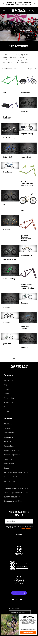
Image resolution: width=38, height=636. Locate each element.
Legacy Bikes (8, 437)
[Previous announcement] (3, 3)
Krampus (6, 307)
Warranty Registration (12, 455)
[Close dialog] (36, 615)
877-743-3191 (23, 489)
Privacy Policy (9, 398)
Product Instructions (11, 450)
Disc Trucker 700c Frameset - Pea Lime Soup (27, 183)
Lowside (24, 347)
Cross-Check (26, 157)
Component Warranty (11, 459)
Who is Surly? (9, 380)
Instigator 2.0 (26, 255)
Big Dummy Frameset (7, 118)
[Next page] (24, 357)
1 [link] (13, 357)
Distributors (8, 411)
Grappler (6, 229)
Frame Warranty (9, 463)
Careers (6, 394)
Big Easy (24, 111)
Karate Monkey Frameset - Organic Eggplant (27, 286)
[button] (4, 10)
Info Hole (7, 428)
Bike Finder (8, 424)
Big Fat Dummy (9, 138)
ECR (4, 204)
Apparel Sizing (9, 446)
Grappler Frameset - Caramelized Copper (26, 237)
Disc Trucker (8, 172)
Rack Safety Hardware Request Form (17, 472)
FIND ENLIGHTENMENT (28, 632)
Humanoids (8, 389)
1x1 (4, 92)
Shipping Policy (9, 481)
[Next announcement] (34, 3)
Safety (6, 407)
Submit (19, 535)
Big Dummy (25, 92)
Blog (5, 385)
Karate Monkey (9, 279)
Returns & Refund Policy (13, 477)
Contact (6, 468)
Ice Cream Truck (9, 260)
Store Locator (9, 433)
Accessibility (8, 402)
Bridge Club (7, 157)
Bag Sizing (7, 441)
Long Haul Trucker (25, 327)
